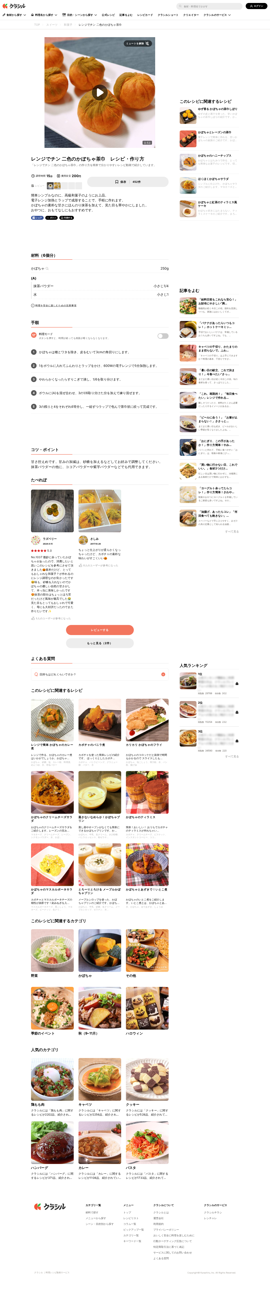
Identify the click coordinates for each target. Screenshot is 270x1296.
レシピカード (145, 14)
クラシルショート (168, 14)
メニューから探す (96, 1218)
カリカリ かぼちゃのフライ (144, 744)
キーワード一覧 (132, 1241)
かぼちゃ (37, 268)
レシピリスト (131, 1218)
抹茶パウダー (43, 286)
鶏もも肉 (38, 1104)
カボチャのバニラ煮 (91, 744)
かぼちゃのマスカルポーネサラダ (52, 891)
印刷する (68, 217)
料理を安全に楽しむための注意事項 (55, 305)
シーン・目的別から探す (100, 1223)
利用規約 (158, 1223)
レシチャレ (210, 1218)
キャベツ (85, 1104)
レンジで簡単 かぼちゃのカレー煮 (52, 746)
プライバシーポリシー (166, 1229)
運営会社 (158, 1218)
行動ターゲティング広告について (172, 1241)
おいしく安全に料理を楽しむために (173, 1235)
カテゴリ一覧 (131, 1235)
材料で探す (92, 1212)
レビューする (100, 629)
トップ (127, 1212)
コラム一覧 (129, 1223)
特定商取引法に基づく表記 (168, 1246)
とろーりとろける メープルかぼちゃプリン (99, 891)
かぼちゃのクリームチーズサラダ (52, 818)
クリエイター (191, 14)
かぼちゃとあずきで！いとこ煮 (146, 889)
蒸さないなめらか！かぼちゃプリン (99, 818)
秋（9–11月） (88, 1033)
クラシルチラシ (213, 1212)
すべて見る (232, 531)
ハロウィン (134, 1033)
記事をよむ (126, 14)
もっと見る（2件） (100, 643)
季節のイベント (43, 1033)
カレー (83, 1168)
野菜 (34, 976)
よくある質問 (161, 1258)
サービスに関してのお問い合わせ (172, 1252)
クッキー (133, 1104)
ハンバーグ (39, 1168)
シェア (39, 218)
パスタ (131, 1168)
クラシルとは (161, 1212)
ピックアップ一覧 (133, 1229)
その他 (131, 976)
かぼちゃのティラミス (141, 817)
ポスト (53, 218)
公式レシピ (108, 14)
